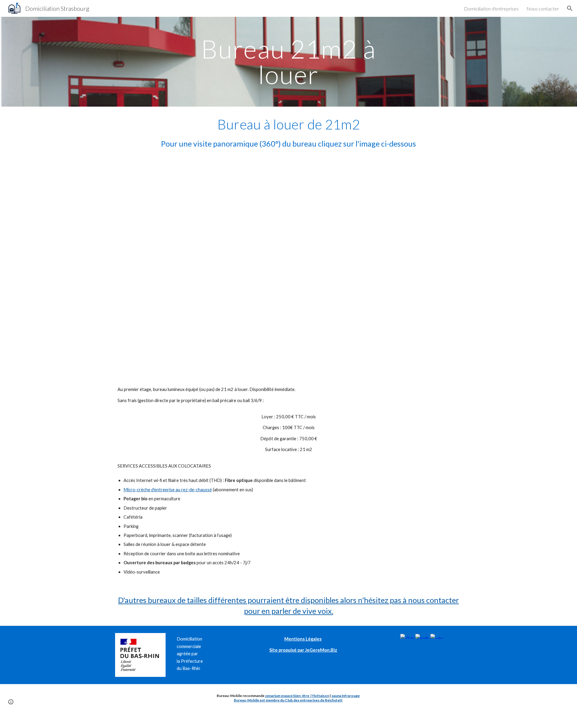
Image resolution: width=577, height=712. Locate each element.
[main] (288, 62)
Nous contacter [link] (543, 8)
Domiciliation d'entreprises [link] (491, 8)
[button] (570, 8)
